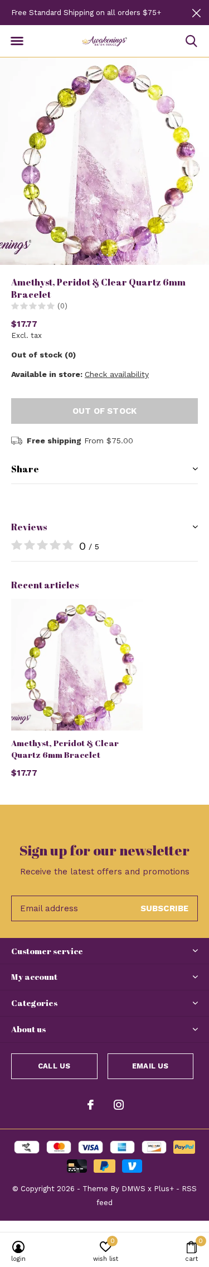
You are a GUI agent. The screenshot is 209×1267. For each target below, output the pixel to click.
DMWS (133, 1188)
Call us (54, 1066)
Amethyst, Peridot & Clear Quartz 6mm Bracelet (65, 748)
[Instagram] (119, 1104)
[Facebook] (91, 1104)
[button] (16, 41)
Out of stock (104, 411)
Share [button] (25, 469)
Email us (150, 1066)
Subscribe (164, 908)
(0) (62, 306)
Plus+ (164, 1188)
